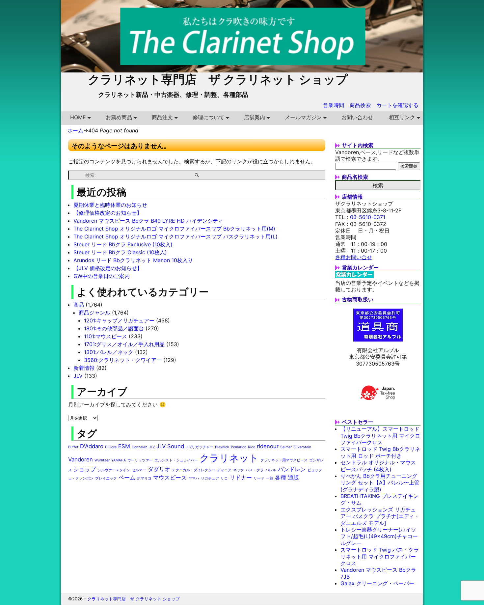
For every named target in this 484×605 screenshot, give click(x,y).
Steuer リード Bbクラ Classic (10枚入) (120, 252)
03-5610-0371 (367, 217)
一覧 (269, 478)
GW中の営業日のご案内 (101, 276)
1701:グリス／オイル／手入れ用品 (124, 344)
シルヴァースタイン (113, 470)
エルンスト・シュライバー (176, 460)
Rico (251, 447)
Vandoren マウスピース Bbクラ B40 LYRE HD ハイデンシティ (148, 220)
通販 (293, 477)
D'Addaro (91, 446)
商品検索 (360, 105)
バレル (270, 470)
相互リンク (402, 117)
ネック (238, 470)
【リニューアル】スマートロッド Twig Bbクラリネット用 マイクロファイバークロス (380, 436)
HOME (78, 117)
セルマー (139, 470)
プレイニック (106, 478)
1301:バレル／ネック (108, 352)
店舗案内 (254, 117)
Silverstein (302, 447)
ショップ (84, 469)
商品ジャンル (94, 312)
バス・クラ (255, 470)
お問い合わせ (357, 117)
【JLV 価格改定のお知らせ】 (107, 268)
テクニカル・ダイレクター (193, 470)
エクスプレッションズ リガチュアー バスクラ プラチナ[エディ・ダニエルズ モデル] (379, 516)
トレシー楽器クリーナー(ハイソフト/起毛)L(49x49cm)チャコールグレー (379, 536)
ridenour (268, 446)
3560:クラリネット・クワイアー (123, 360)
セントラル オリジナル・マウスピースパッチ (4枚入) (378, 465)
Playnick (222, 447)
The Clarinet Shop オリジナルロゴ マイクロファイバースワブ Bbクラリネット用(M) (174, 228)
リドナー (240, 477)
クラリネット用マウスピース (284, 460)
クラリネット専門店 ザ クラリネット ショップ (218, 79)
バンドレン (292, 469)
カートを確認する (397, 105)
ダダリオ (159, 469)
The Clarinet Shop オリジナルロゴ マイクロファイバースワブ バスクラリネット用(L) (175, 236)
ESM (124, 446)
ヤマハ (193, 478)
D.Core (111, 447)
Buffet (73, 447)
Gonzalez (139, 447)
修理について (208, 117)
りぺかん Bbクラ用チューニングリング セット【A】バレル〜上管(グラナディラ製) (379, 483)
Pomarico (238, 447)
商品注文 (162, 117)
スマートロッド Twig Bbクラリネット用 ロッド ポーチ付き (380, 452)
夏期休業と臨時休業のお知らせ (110, 205)
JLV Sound (170, 446)
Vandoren (80, 459)
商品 (78, 304)
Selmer (286, 447)
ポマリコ (144, 478)
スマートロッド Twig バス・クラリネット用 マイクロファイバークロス (379, 556)
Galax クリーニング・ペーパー (377, 583)
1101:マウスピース (105, 336)
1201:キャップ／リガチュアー (119, 320)
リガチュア (210, 478)
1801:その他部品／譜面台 (114, 328)
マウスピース (170, 477)
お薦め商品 (119, 117)
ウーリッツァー (140, 460)
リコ (224, 478)
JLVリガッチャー (199, 447)
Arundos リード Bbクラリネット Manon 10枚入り (133, 260)
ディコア (224, 470)
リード (259, 478)
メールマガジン (303, 117)
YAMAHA (118, 460)
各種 (280, 477)
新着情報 (83, 368)
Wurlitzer (102, 460)
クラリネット (229, 458)
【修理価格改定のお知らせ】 (107, 212)
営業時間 (333, 105)
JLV (78, 375)
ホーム (75, 130)
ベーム (127, 477)
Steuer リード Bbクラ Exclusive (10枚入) (123, 244)
